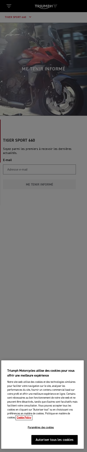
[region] (42, 404)
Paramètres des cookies (41, 427)
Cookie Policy (24, 417)
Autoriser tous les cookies (54, 440)
